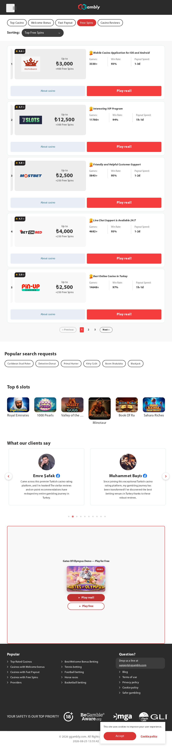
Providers (16, 682)
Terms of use (129, 677)
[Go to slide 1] (68, 516)
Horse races (71, 677)
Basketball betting (75, 682)
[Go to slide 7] (93, 516)
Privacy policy (130, 682)
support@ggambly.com (132, 665)
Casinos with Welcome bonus (27, 667)
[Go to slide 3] (76, 516)
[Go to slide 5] (84, 516)
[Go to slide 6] (89, 516)
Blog (125, 672)
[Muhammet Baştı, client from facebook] (145, 476)
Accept (120, 736)
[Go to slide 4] (80, 516)
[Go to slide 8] (97, 516)
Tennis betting (73, 667)
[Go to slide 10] (105, 516)
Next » (106, 330)
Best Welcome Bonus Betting (81, 662)
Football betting (74, 672)
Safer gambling (131, 693)
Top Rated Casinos (21, 662)
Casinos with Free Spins (24, 677)
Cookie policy (149, 736)
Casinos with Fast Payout (25, 672)
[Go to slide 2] (73, 516)
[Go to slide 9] (101, 516)
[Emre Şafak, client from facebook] (58, 476)
